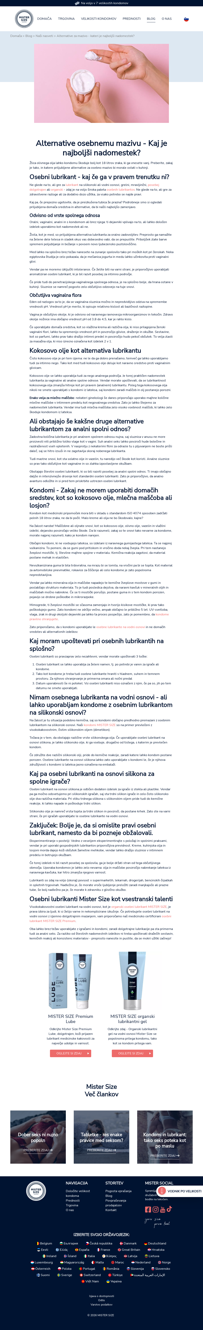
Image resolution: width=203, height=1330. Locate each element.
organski (57, 189)
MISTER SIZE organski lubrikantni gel (132, 1019)
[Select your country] (186, 18)
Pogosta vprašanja (118, 1191)
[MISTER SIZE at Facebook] (148, 1209)
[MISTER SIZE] (36, 1191)
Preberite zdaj (36, 1150)
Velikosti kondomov (98, 19)
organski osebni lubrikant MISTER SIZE (139, 907)
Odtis (101, 1300)
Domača (44, 19)
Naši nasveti (44, 36)
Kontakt (111, 1210)
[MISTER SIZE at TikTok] (169, 1209)
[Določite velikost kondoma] (162, 1191)
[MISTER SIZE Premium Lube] (70, 981)
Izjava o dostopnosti (101, 1296)
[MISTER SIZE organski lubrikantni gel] (132, 981)
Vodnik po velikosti (184, 1191)
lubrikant (72, 185)
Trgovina (66, 19)
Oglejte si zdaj (68, 1053)
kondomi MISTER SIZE (100, 725)
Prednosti (132, 19)
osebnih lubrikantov (121, 189)
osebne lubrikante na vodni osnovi (120, 627)
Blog (151, 19)
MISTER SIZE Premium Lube (70, 1019)
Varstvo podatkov (101, 1304)
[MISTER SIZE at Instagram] (156, 1209)
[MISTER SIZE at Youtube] (162, 1209)
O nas (167, 19)
